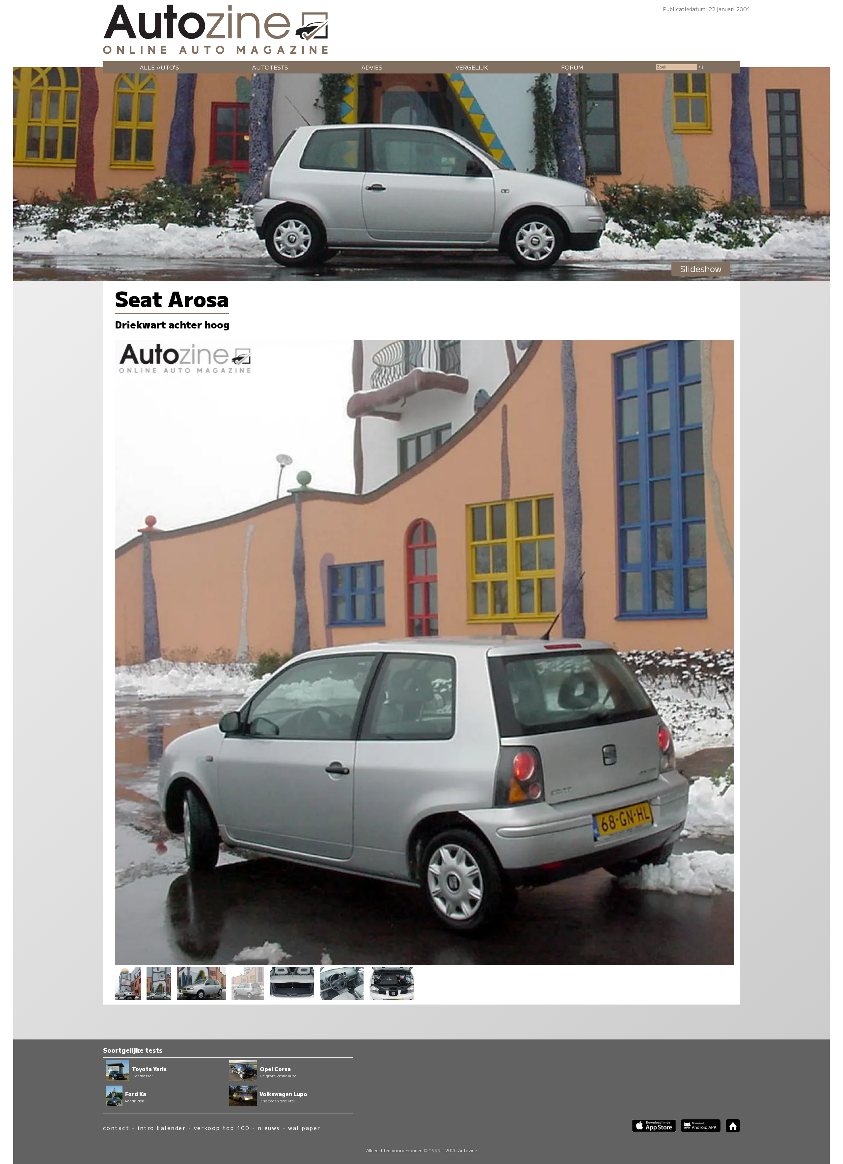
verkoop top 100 (222, 1128)
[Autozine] (421, 28)
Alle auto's (159, 67)
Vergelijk (471, 67)
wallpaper (304, 1128)
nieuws (269, 1128)
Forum (572, 67)
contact (116, 1128)
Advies (371, 67)
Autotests (270, 67)
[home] (730, 1130)
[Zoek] (701, 66)
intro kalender (162, 1128)
